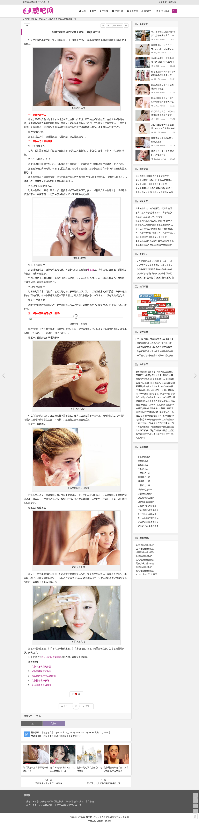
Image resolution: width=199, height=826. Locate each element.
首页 (27, 19)
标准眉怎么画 (144, 481)
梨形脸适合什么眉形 (145, 571)
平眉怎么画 (143, 469)
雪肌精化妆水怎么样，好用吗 (148, 216)
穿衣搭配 (124, 817)
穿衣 (158, 300)
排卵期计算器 (165, 408)
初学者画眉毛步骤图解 (148, 522)
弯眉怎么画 (143, 465)
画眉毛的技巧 (159, 379)
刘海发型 (172, 2)
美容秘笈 (167, 310)
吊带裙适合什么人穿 (165, 298)
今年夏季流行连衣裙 (151, 322)
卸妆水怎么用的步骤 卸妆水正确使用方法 (62, 736)
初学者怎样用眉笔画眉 (148, 526)
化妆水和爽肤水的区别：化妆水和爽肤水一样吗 (156, 180)
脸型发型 (163, 2)
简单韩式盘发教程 (165, 371)
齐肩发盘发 (167, 383)
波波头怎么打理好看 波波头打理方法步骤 (155, 277)
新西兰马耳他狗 (148, 405)
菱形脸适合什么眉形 (145, 545)
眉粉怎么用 (168, 375)
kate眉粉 (143, 394)
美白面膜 (169, 314)
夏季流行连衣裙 (148, 416)
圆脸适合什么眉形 (144, 567)
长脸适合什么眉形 (144, 556)
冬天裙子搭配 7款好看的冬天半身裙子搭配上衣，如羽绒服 (163, 35)
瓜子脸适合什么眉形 (145, 552)
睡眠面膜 (143, 308)
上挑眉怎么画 (144, 485)
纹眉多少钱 (146, 423)
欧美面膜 (152, 295)
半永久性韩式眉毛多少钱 (162, 423)
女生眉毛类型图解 (146, 498)
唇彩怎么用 (156, 375)
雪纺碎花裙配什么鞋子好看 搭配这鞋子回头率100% (160, 347)
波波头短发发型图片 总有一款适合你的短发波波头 (159, 269)
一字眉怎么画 (144, 473)
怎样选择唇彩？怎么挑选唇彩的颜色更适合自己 (156, 245)
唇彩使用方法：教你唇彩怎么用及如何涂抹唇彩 (156, 208)
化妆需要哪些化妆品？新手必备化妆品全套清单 (156, 188)
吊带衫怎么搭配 (143, 375)
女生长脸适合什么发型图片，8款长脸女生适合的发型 (163, 128)
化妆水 (54, 723)
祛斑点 (148, 379)
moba (91, 732)
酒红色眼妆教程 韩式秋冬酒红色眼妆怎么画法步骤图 (159, 233)
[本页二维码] (195, 816)
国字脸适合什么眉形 (145, 549)
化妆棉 (90, 269)
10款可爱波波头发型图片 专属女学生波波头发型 (159, 265)
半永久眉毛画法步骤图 (148, 510)
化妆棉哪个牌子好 (40, 680)
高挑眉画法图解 (145, 493)
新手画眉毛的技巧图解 (148, 518)
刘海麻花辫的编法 (153, 397)
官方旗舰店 (159, 295)
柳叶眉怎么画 (144, 477)
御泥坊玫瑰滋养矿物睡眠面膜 (156, 401)
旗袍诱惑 (157, 383)
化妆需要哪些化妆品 (41, 671)
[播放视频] (76, 319)
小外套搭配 (153, 394)
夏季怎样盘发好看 (144, 317)
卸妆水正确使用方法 (51, 657)
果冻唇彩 (161, 405)
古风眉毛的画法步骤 (147, 506)
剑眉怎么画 (143, 461)
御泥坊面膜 (150, 300)
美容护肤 (106, 817)
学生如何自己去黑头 (152, 419)
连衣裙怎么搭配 (152, 412)
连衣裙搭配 (158, 314)
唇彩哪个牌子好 (150, 408)
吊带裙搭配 (151, 313)
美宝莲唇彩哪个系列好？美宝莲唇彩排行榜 (154, 241)
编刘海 (158, 416)
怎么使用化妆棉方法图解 (44, 676)
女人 (164, 320)
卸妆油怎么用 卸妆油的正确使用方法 (152, 176)
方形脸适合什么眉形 (145, 560)
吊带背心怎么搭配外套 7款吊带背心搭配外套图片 (159, 355)
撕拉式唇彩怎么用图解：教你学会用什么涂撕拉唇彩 (158, 229)
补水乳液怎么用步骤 (41, 685)
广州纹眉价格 (142, 427)
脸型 (158, 320)
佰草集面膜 (169, 304)
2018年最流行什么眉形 (146, 574)
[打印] (103, 25)
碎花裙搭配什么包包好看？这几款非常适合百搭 (158, 343)
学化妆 (34, 19)
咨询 (100, 821)
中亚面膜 (162, 307)
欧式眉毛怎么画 (145, 489)
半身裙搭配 (141, 311)
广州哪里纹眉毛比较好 (159, 427)
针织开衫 (140, 371)
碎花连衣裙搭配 (147, 297)
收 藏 (76, 694)
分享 (87, 706)
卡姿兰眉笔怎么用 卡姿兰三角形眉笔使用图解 (156, 192)
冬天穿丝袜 (146, 383)
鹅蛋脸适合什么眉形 (145, 563)
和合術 (108, 821)
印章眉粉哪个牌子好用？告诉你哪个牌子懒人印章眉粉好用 (162, 102)
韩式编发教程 (167, 386)
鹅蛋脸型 (140, 379)
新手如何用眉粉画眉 (147, 514)
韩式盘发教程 (163, 316)
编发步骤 (151, 320)
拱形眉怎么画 (144, 457)
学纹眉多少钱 (159, 430)
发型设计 (114, 817)
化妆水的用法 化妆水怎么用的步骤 (151, 184)
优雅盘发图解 (148, 306)
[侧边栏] (126, 25)
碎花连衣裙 (150, 371)
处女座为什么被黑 (151, 386)
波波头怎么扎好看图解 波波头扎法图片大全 (156, 273)
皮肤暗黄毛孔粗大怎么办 (147, 390)
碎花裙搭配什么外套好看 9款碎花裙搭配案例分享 (159, 351)
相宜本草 (142, 303)
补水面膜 (155, 306)
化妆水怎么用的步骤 (41, 666)
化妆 (32, 723)
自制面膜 (164, 301)
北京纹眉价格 (149, 434)
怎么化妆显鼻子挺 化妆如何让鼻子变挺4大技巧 (156, 212)
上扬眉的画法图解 (146, 502)
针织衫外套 (165, 394)
